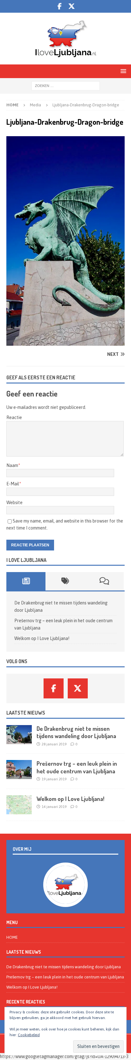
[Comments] (104, 581)
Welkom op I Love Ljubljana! (41, 638)
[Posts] (25, 581)
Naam (12, 465)
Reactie (14, 417)
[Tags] (65, 581)
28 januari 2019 (54, 744)
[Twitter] (71, 6)
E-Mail (12, 483)
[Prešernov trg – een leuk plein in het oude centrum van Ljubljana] (19, 769)
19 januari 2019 (54, 779)
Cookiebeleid (29, 1035)
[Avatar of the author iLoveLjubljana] (65, 900)
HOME (12, 937)
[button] (122, 71)
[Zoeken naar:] (65, 85)
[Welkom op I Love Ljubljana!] (19, 804)
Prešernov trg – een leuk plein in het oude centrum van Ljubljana (77, 767)
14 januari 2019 (54, 807)
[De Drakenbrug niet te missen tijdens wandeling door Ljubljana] (19, 734)
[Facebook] (59, 6)
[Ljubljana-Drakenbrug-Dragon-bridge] (65, 341)
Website (14, 502)
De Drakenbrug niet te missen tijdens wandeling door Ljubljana (76, 732)
